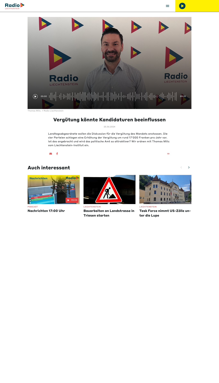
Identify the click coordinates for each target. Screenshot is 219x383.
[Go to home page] (15, 6)
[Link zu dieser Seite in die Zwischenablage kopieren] (168, 153)
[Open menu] (167, 5)
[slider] (113, 96)
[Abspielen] (182, 6)
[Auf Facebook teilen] (57, 153)
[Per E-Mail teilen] (50, 153)
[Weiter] (188, 167)
